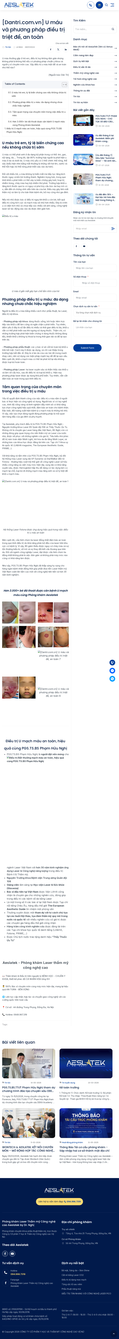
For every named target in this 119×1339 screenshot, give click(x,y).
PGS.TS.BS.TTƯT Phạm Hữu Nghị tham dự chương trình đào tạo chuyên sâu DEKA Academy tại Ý (106, 178)
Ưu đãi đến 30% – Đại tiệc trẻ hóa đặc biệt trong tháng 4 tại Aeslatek (105, 197)
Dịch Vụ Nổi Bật (81, 61)
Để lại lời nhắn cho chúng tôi (87, 321)
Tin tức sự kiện (80, 102)
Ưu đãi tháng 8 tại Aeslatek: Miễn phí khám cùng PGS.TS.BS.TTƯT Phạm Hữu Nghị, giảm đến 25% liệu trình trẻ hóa (104, 138)
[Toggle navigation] (112, 5)
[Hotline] (90, 5)
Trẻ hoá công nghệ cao (85, 79)
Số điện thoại (79, 276)
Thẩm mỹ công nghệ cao (86, 73)
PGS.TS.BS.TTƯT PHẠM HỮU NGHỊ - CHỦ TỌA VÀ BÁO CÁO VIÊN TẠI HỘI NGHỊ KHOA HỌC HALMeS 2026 (106, 119)
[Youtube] (84, 246)
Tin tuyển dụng (68, 1082)
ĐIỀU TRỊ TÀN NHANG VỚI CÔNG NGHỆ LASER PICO (86, 1293)
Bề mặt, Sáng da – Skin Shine (75, 1270)
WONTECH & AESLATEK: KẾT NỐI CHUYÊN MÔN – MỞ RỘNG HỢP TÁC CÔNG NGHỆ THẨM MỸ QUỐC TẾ (27, 1149)
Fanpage (15, 1279)
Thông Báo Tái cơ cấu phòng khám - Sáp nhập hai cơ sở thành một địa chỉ (84, 1149)
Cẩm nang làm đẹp (83, 55)
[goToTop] (113, 1333)
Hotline (14, 1270)
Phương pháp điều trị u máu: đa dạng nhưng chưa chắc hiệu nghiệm (37, 104)
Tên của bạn (79, 262)
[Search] (106, 5)
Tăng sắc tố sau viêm (72, 1284)
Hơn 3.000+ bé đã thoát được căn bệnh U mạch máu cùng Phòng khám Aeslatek (38, 123)
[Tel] (112, 662)
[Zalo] (112, 679)
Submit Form (87, 347)
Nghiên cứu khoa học (84, 84)
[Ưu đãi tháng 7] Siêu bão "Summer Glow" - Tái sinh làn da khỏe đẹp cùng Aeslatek (105, 158)
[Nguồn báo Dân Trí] (59, 74)
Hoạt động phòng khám (72, 1142)
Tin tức (8, 47)
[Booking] (99, 5)
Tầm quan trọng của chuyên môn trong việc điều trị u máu (39, 114)
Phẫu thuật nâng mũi (71, 1289)
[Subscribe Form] (113, 229)
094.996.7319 (18, 1274)
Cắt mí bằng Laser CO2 (73, 1275)
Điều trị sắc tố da (81, 67)
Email (76, 291)
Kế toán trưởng (69, 1087)
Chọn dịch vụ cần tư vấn (85, 306)
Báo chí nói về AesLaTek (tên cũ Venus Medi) (92, 48)
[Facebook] (76, 246)
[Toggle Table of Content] (63, 84)
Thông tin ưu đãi (81, 90)
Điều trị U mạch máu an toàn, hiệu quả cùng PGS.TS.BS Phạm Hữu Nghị (34, 130)
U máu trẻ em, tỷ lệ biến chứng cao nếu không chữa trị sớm (39, 94)
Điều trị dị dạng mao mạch (74, 1279)
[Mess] (112, 671)
